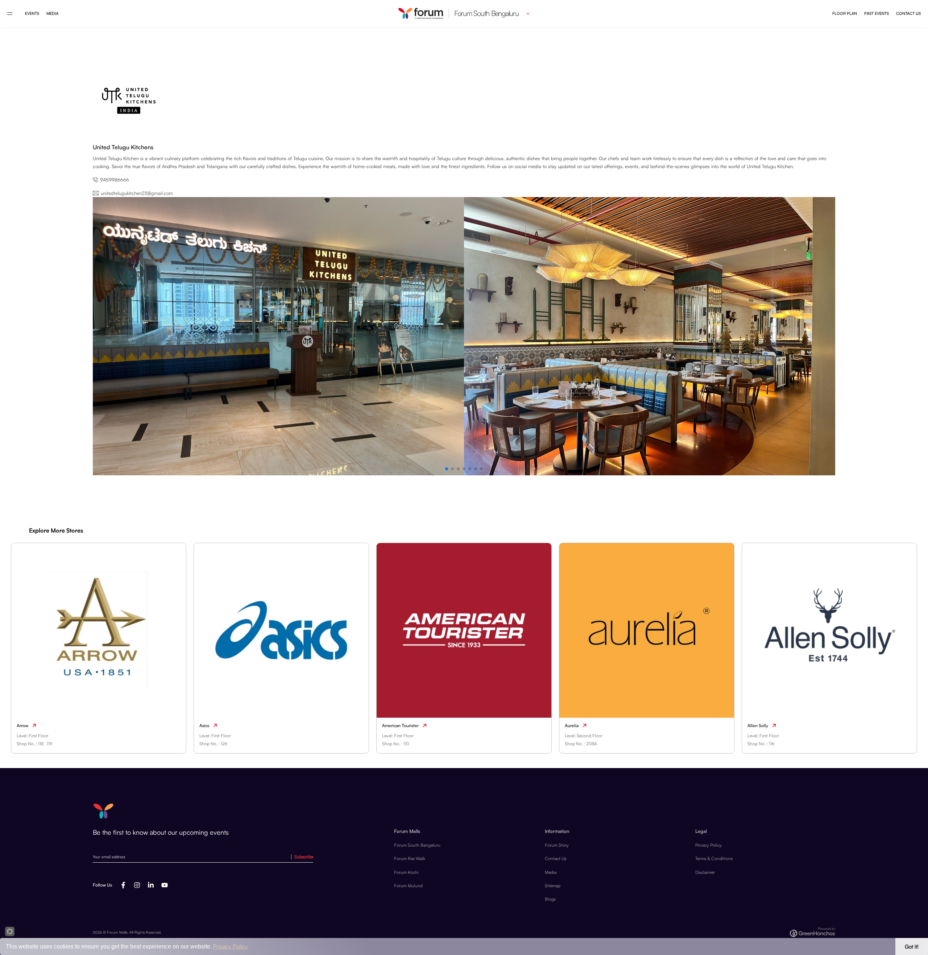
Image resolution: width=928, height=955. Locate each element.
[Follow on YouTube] (164, 885)
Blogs (550, 899)
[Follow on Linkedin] (151, 885)
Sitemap (552, 885)
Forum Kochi (406, 872)
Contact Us (908, 13)
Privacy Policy (708, 845)
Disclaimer (705, 872)
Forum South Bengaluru (417, 845)
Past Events (876, 13)
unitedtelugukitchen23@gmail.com (137, 193)
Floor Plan (844, 13)
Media (52, 13)
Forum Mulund (408, 885)
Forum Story (557, 845)
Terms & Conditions (714, 858)
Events (32, 13)
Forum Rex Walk (409, 858)
